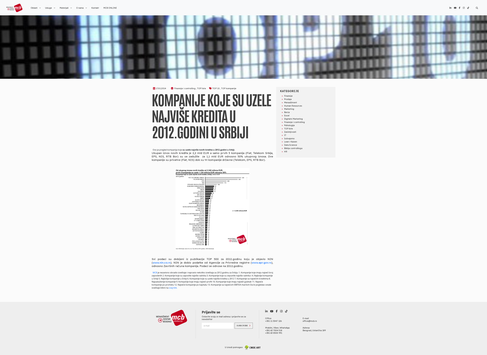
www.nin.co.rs (162, 262)
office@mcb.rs (310, 321)
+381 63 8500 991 (273, 333)
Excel (287, 115)
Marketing (289, 109)
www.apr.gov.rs (261, 262)
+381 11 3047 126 (273, 321)
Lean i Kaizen (290, 141)
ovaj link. (173, 287)
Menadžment (290, 102)
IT (285, 135)
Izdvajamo (289, 138)
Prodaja (288, 99)
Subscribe (242, 325)
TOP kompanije (228, 88)
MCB (155, 272)
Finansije (288, 96)
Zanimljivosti (290, 132)
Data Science (290, 145)
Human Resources (293, 106)
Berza (287, 112)
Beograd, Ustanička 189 (314, 330)
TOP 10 (216, 88)
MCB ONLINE (110, 8)
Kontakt (95, 8)
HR (285, 151)
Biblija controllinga (293, 148)
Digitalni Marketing (293, 119)
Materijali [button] (64, 8)
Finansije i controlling (185, 88)
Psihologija (289, 125)
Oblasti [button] (34, 8)
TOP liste (201, 88)
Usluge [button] (48, 8)
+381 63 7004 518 (273, 330)
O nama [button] (80, 8)
